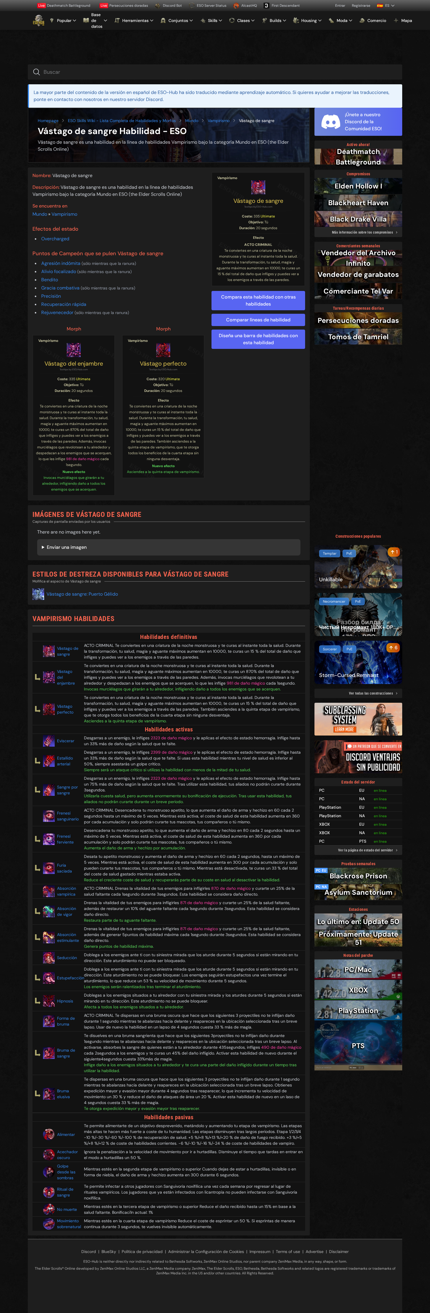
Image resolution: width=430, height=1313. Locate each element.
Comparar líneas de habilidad (258, 320)
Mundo (191, 120)
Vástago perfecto (163, 363)
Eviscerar (65, 740)
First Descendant (286, 5)
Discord (88, 1251)
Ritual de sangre (65, 1192)
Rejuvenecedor (58, 312)
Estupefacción (68, 978)
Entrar (340, 5)
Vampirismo (219, 120)
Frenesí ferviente (65, 839)
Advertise (315, 1251)
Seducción (67, 957)
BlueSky (109, 1251)
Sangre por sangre (67, 790)
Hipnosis (65, 1001)
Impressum (260, 1251)
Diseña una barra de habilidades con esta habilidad (258, 339)
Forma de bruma (66, 1021)
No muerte (67, 1209)
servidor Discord (145, 99)
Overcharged (55, 239)
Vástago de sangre (258, 201)
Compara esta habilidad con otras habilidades (258, 300)
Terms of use (288, 1251)
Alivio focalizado (59, 271)
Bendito (49, 280)
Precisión (51, 296)
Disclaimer (339, 1251)
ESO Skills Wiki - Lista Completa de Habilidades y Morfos (122, 120)
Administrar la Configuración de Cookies (206, 1251)
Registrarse (361, 5)
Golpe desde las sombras (66, 1171)
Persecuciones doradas (124, 5)
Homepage (48, 120)
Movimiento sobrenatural (68, 1223)
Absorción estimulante (68, 937)
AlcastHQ (249, 5)
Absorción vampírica (66, 891)
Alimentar (66, 1134)
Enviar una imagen (67, 547)
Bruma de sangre (66, 1053)
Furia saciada (64, 868)
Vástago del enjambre (73, 363)
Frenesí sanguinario (68, 816)
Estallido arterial (65, 761)
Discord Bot (172, 5)
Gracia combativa (61, 288)
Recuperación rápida (63, 304)
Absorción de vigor (66, 911)
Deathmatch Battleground (64, 5)
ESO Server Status (211, 5)
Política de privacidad (142, 1251)
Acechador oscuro (67, 1154)
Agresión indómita (61, 263)
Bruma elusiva (63, 1093)
